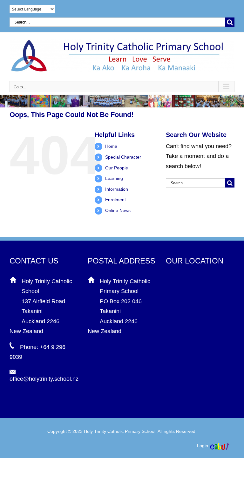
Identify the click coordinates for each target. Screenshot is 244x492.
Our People (116, 167)
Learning (114, 178)
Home (111, 146)
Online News (118, 210)
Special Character (123, 157)
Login (202, 445)
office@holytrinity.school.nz (44, 379)
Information (116, 189)
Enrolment (115, 199)
